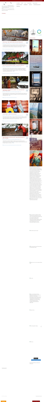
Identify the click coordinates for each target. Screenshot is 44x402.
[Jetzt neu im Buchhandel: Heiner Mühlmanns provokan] (36, 301)
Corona (9, 73)
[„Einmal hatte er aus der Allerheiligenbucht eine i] (36, 158)
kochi (14, 97)
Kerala (13, 97)
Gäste (9, 97)
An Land (12, 43)
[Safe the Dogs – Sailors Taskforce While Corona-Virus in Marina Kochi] (15, 34)
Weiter (24, 46)
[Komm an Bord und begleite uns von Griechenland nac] (36, 63)
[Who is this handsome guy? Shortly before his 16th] (36, 254)
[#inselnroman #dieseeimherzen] (36, 79)
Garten (13, 73)
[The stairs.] (36, 285)
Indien (14, 43)
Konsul (16, 97)
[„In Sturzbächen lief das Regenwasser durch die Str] (36, 111)
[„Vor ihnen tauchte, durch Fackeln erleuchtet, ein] (36, 174)
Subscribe (22, 43)
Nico (15, 43)
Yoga (20, 115)
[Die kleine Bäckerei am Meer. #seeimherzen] (36, 47)
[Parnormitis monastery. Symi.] (36, 238)
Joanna (5, 43)
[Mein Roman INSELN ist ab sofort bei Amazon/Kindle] (36, 127)
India (15, 73)
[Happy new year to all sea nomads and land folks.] (36, 270)
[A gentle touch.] (36, 317)
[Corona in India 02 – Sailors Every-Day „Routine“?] (15, 106)
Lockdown (18, 73)
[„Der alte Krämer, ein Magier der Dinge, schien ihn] (36, 222)
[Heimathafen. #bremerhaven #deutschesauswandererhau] (36, 206)
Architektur (4, 73)
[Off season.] (36, 349)
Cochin (5, 97)
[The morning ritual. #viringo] (36, 333)
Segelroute (17, 43)
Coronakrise (12, 73)
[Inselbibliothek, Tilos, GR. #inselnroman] (36, 95)
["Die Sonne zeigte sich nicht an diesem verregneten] (36, 190)
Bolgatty (8, 73)
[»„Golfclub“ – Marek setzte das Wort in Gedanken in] (36, 142)
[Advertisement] (22, 22)
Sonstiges (20, 43)
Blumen (6, 73)
